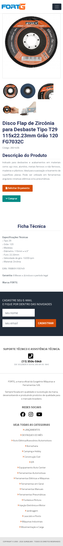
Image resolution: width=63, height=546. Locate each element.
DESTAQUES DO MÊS (32, 435)
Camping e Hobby (32, 451)
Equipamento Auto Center (32, 467)
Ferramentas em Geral (32, 484)
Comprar (12, 198)
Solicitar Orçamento (18, 188)
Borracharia (32, 446)
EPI (32, 462)
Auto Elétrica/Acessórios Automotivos (32, 440)
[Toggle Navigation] (56, 7)
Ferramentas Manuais (32, 489)
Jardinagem (32, 511)
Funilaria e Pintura (32, 500)
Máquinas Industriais (32, 521)
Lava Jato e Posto (32, 516)
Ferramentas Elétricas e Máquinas (32, 478)
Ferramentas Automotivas (32, 473)
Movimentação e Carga (32, 527)
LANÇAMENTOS (32, 430)
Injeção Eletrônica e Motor (32, 505)
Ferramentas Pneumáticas (32, 494)
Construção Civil (32, 457)
